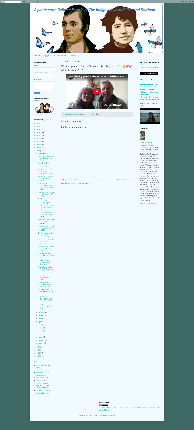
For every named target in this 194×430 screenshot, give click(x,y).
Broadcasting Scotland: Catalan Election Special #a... (45, 178)
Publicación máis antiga (124, 180)
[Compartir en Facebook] (97, 114)
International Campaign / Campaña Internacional (50, 55)
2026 (38, 123)
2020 (38, 142)
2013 (38, 356)
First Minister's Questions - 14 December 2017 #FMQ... (46, 228)
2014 (38, 353)
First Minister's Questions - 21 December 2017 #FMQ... (46, 194)
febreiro (41, 340)
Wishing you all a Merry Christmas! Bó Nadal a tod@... (46, 208)
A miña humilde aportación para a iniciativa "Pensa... (45, 284)
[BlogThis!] (93, 114)
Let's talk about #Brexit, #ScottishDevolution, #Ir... (45, 291)
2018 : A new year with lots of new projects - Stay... (45, 158)
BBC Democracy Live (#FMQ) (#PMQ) (43, 387)
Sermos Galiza (40, 370)
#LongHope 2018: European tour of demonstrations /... (45, 165)
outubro (41, 315)
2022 (38, 135)
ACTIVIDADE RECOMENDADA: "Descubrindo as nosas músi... (46, 186)
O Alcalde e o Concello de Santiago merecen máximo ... (45, 214)
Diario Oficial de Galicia (44, 378)
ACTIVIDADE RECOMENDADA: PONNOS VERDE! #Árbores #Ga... (45, 299)
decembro (42, 153)
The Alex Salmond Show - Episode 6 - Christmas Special (46, 201)
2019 (38, 145)
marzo (41, 337)
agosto (41, 322)
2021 (38, 139)
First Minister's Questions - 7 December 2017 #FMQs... (46, 248)
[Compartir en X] (95, 114)
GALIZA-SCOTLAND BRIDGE (43, 366)
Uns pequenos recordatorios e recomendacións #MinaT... (44, 276)
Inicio (97, 180)
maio (40, 331)
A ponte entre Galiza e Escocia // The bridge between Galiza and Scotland (94, 9)
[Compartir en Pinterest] (99, 114)
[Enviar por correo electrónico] (91, 114)
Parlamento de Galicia (43, 372)
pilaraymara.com (147, 142)
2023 (38, 132)
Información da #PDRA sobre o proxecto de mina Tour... (45, 242)
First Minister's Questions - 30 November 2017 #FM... (46, 307)
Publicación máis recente (69, 180)
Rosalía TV (75, 55)
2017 (38, 151)
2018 (38, 148)
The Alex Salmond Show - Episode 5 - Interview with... (46, 235)
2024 (38, 129)
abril (40, 334)
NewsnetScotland (41, 380)
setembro (42, 319)
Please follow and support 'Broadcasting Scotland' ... (46, 221)
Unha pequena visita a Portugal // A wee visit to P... (46, 255)
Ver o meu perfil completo (148, 203)
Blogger (112, 415)
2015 (38, 350)
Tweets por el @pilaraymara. (149, 67)
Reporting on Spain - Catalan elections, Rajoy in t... (44, 262)
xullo (40, 325)
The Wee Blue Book (42, 393)
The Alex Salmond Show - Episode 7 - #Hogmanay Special (46, 172)
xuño (40, 328)
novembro (42, 312)
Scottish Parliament (42, 383)
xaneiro (41, 343)
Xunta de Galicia (41, 375)
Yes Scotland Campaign (43, 390)
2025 (38, 126)
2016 (38, 347)
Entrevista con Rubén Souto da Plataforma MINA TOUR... (45, 269)
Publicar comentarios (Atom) (80, 183)
